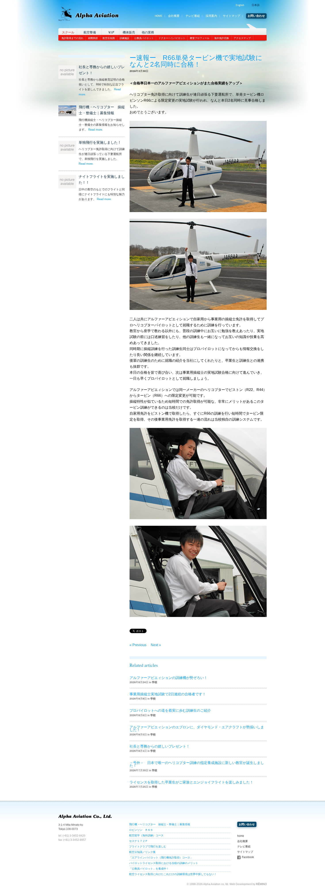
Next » (156, 645)
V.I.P (111, 32)
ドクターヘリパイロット (172, 38)
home (240, 835)
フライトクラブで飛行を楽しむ (147, 846)
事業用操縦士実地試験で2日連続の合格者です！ (168, 694)
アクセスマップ (242, 38)
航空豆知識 (109, 38)
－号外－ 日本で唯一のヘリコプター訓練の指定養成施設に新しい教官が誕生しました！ (197, 764)
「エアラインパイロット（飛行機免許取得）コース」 (161, 857)
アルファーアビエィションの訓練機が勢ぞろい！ (168, 678)
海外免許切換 (221, 38)
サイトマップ (231, 15)
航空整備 (90, 32)
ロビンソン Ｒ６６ (141, 829)
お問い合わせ (256, 15)
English (240, 5)
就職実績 (93, 38)
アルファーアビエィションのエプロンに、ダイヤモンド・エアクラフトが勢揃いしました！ (197, 728)
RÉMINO (261, 884)
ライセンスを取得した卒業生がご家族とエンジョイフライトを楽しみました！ (191, 782)
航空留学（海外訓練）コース (146, 835)
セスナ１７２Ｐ (138, 841)
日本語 (256, 5)
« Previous (138, 645)
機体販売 (129, 32)
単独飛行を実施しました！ (100, 142)
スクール (68, 32)
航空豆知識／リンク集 (142, 852)
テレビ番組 (192, 15)
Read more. (95, 129)
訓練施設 (124, 38)
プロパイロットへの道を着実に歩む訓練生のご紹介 (170, 710)
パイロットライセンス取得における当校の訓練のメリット (163, 863)
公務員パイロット (144, 38)
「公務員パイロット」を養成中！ (149, 868)
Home (158, 15)
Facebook (248, 857)
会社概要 (174, 15)
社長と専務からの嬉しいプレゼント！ (160, 746)
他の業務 (148, 32)
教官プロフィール (199, 38)
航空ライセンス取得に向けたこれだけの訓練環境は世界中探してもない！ (173, 874)
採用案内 (211, 15)
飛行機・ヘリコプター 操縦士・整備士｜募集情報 (159, 824)
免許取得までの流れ (72, 38)
